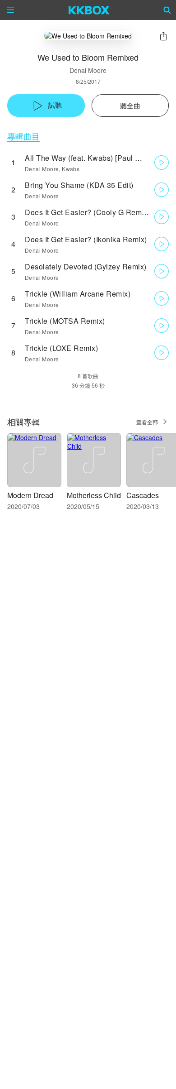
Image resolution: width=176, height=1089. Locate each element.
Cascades (142, 495)
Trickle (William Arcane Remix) (77, 293)
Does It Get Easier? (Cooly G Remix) (87, 212)
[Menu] (10, 10)
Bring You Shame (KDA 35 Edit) (79, 185)
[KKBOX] (89, 10)
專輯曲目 (23, 136)
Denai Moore (88, 70)
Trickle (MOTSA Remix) (65, 321)
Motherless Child (94, 495)
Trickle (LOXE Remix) (61, 348)
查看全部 (147, 422)
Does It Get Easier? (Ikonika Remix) (86, 239)
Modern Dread (30, 495)
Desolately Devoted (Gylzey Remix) (86, 266)
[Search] (167, 10)
